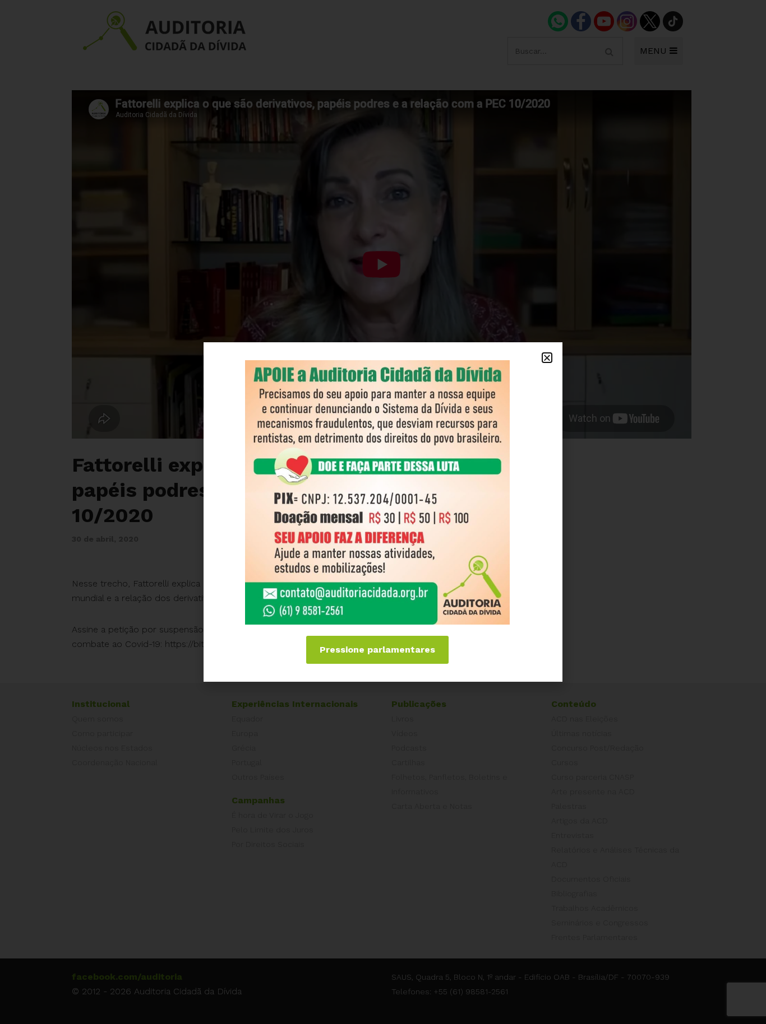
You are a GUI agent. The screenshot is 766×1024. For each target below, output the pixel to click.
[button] (547, 357)
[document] (383, 512)
